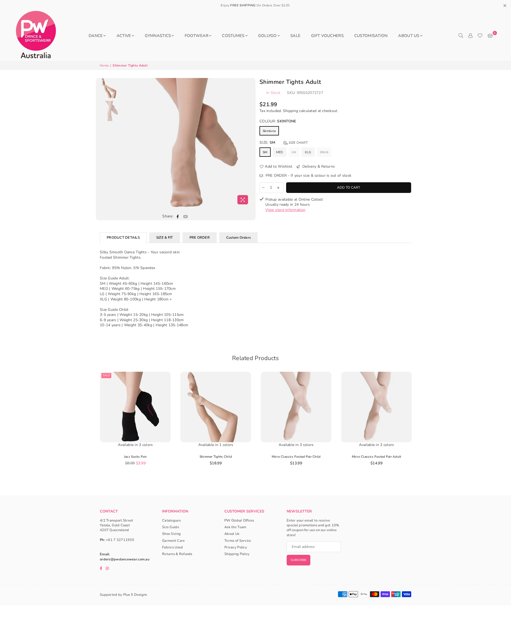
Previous (127, 142)
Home (104, 65)
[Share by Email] (186, 216)
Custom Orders (238, 237)
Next (247, 142)
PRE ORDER (199, 237)
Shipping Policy (236, 554)
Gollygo (267, 35)
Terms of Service (237, 540)
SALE (295, 35)
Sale (106, 375)
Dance (96, 35)
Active (124, 35)
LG (294, 152)
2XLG (324, 152)
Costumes (233, 35)
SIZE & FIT (164, 237)
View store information (285, 209)
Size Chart (298, 142)
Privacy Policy (235, 547)
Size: (283, 142)
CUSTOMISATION (371, 35)
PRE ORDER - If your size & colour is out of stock (307, 175)
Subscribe (298, 560)
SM (265, 152)
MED (279, 152)
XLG (308, 152)
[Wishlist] (480, 36)
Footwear (196, 35)
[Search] (460, 36)
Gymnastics (158, 35)
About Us (408, 35)
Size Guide (170, 527)
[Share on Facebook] (178, 216)
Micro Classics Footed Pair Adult (376, 456)
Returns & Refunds (177, 554)
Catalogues (171, 520)
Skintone (269, 131)
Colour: (277, 121)
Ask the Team (235, 527)
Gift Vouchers (327, 35)
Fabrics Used (172, 547)
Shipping (290, 110)
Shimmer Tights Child (216, 456)
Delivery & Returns (318, 166)
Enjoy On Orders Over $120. (255, 5)
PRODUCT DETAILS (123, 237)
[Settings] (470, 36)
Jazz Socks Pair (135, 456)
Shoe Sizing (171, 533)
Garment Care (173, 540)
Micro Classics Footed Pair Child (296, 456)
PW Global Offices (239, 520)
